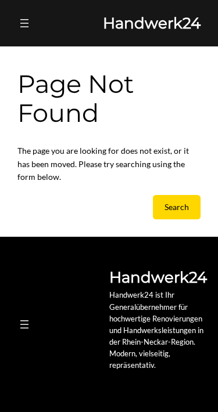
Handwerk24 (152, 23)
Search (177, 207)
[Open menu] (24, 23)
